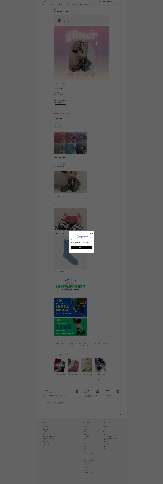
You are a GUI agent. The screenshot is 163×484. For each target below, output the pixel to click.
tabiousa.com (83, 236)
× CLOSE (91, 233)
